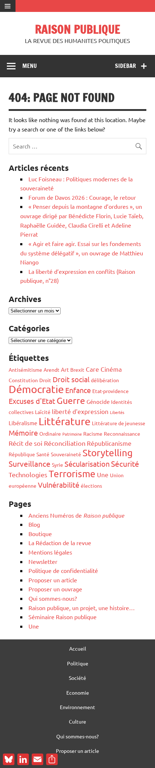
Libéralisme (23, 422)
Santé (42, 454)
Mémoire (23, 432)
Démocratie (36, 389)
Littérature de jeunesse (118, 423)
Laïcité (42, 412)
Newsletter (42, 561)
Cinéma (111, 369)
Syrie (57, 464)
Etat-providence (110, 391)
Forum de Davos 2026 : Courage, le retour (82, 197)
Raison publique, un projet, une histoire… (81, 607)
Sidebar (125, 66)
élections (91, 485)
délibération (105, 380)
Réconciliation (64, 443)
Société (77, 677)
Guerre (71, 400)
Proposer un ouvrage (55, 588)
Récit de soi (26, 443)
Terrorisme (72, 473)
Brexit (77, 369)
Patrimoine (72, 434)
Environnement (77, 706)
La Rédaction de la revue (59, 542)
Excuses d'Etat (32, 400)
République (22, 454)
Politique (77, 663)
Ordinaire (50, 433)
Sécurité (125, 463)
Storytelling (108, 452)
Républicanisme (109, 443)
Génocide (98, 401)
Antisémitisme (25, 369)
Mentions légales (50, 552)
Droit (45, 380)
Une (102, 474)
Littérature (64, 421)
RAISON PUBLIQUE (77, 29)
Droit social (71, 379)
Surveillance (29, 463)
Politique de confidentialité (63, 570)
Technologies (28, 474)
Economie (77, 692)
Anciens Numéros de (76, 515)
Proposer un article (52, 579)
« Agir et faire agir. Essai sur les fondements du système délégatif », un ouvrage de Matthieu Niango (81, 253)
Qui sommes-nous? (52, 598)
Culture (77, 721)
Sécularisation (87, 463)
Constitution (23, 380)
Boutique (40, 533)
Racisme (92, 433)
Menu (29, 66)
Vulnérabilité (58, 484)
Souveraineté (66, 454)
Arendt (51, 369)
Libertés (117, 412)
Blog (34, 524)
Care (92, 369)
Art (65, 369)
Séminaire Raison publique (62, 616)
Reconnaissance (122, 433)
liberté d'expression (80, 411)
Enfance (78, 389)
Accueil (77, 648)
